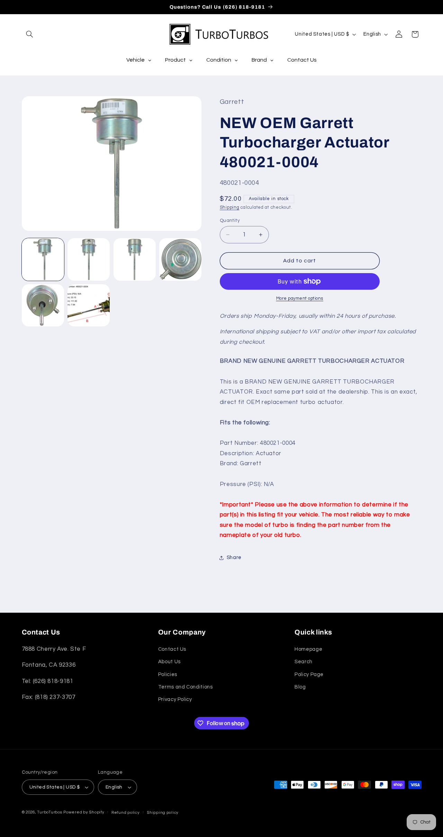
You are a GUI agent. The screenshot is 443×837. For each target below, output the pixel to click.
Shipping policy (163, 812)
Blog (300, 687)
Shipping (229, 207)
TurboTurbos (49, 812)
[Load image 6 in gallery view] (88, 305)
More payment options (300, 298)
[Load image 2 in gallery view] (88, 259)
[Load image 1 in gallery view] (43, 259)
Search (304, 661)
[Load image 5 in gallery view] (43, 305)
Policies (167, 674)
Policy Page (309, 674)
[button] (30, 34)
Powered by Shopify (83, 812)
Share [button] (234, 557)
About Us (169, 661)
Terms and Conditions (185, 687)
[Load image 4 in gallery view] (180, 259)
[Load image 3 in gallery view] (135, 259)
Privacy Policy (175, 699)
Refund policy (125, 812)
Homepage (308, 649)
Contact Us (172, 649)
